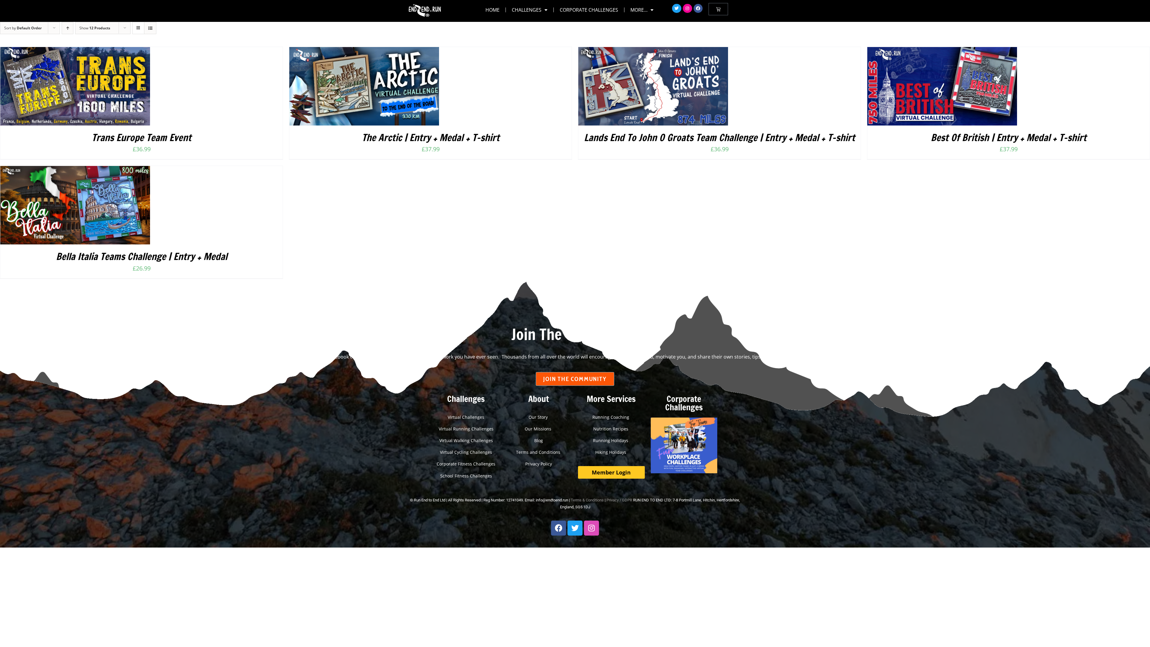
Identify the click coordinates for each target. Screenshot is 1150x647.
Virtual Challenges (466, 417)
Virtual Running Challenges (466, 429)
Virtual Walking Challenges (466, 440)
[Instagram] (687, 8)
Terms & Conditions (587, 500)
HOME (492, 10)
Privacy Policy (538, 464)
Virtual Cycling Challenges (466, 452)
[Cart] (718, 9)
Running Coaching (611, 417)
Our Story (539, 417)
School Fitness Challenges (466, 476)
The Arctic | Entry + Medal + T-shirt (431, 137)
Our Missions (539, 429)
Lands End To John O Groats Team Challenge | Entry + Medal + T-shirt (719, 137)
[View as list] (150, 28)
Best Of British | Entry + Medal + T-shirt (1009, 137)
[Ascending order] (67, 28)
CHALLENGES (526, 10)
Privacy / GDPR (619, 500)
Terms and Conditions (539, 452)
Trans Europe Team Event (141, 137)
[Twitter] (676, 8)
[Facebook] (698, 8)
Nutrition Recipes (611, 429)
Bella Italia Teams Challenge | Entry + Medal (141, 256)
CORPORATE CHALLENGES (589, 10)
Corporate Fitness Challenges (466, 464)
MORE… (638, 10)
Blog (538, 440)
